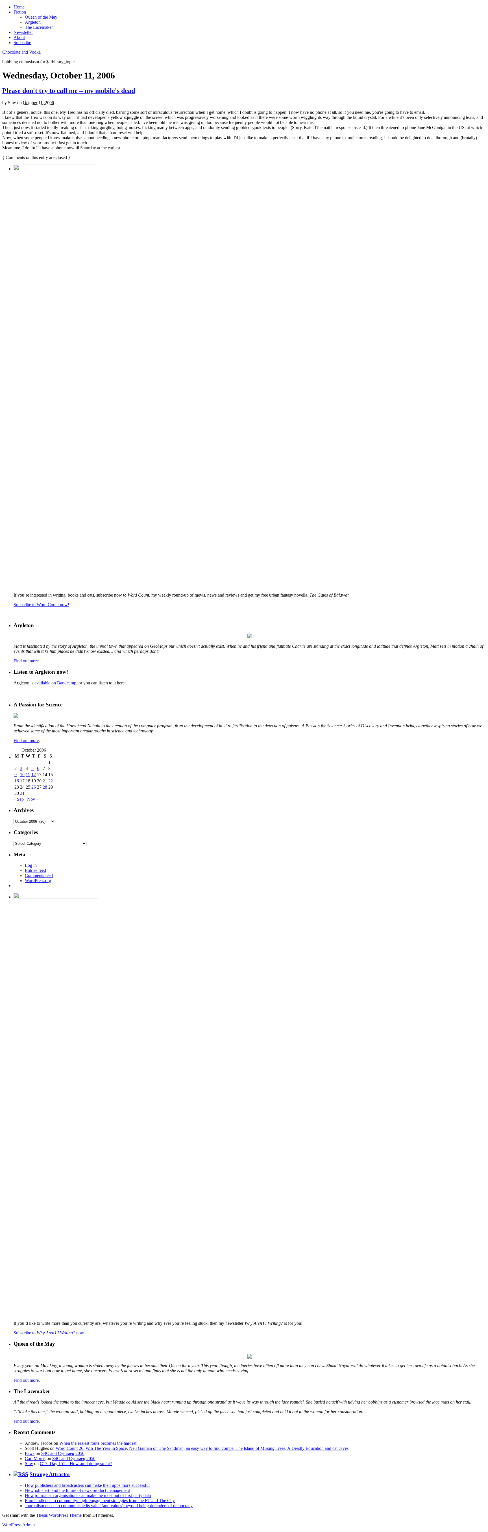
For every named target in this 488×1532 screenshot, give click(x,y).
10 (22, 774)
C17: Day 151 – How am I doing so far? (76, 1463)
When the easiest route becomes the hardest (97, 1443)
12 (33, 774)
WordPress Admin (18, 1524)
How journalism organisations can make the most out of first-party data (88, 1495)
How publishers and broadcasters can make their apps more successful (87, 1485)
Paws (29, 1453)
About (19, 37)
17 (22, 780)
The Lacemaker (39, 27)
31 (22, 793)
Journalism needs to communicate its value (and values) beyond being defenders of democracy (109, 1505)
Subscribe (22, 42)
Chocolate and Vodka (21, 52)
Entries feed (35, 870)
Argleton (33, 22)
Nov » (32, 799)
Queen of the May (41, 17)
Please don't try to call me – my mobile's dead (68, 90)
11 (28, 774)
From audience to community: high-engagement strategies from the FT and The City (100, 1500)
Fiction (20, 12)
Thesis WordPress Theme (59, 1515)
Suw (29, 1463)
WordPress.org (38, 880)
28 (45, 787)
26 (33, 787)
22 (50, 780)
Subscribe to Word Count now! (41, 604)
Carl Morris (35, 1458)
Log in (31, 865)
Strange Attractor (50, 1474)
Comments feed (39, 875)
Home (19, 7)
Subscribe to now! (50, 1332)
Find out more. (27, 660)
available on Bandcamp (55, 682)
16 (16, 780)
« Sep (19, 799)
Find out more (26, 740)
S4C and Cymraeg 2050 (62, 1453)
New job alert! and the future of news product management (77, 1490)
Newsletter (23, 32)
